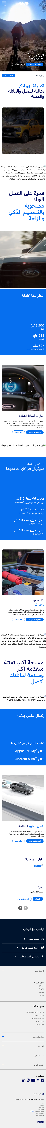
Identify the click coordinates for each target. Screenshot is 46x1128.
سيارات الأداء (40, 1021)
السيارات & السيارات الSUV (35, 1012)
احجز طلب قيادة (34, 64)
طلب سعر (18, 64)
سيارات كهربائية (39, 1015)
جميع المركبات (39, 1024)
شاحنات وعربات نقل (38, 1018)
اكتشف (38, 899)
